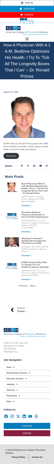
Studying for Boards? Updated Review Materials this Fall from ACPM (33, 240)
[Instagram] (12, 416)
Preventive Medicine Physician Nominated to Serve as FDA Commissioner (34, 214)
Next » (33, 286)
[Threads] (36, 416)
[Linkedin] (24, 416)
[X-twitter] (18, 416)
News (9, 401)
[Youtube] (30, 416)
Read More (11, 156)
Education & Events (15, 378)
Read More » (26, 206)
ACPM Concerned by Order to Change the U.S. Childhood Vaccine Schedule (35, 264)
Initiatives (11, 384)
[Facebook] (6, 416)
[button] (27, 39)
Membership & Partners (17, 373)
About (9, 367)
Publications (12, 396)
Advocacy (11, 390)
